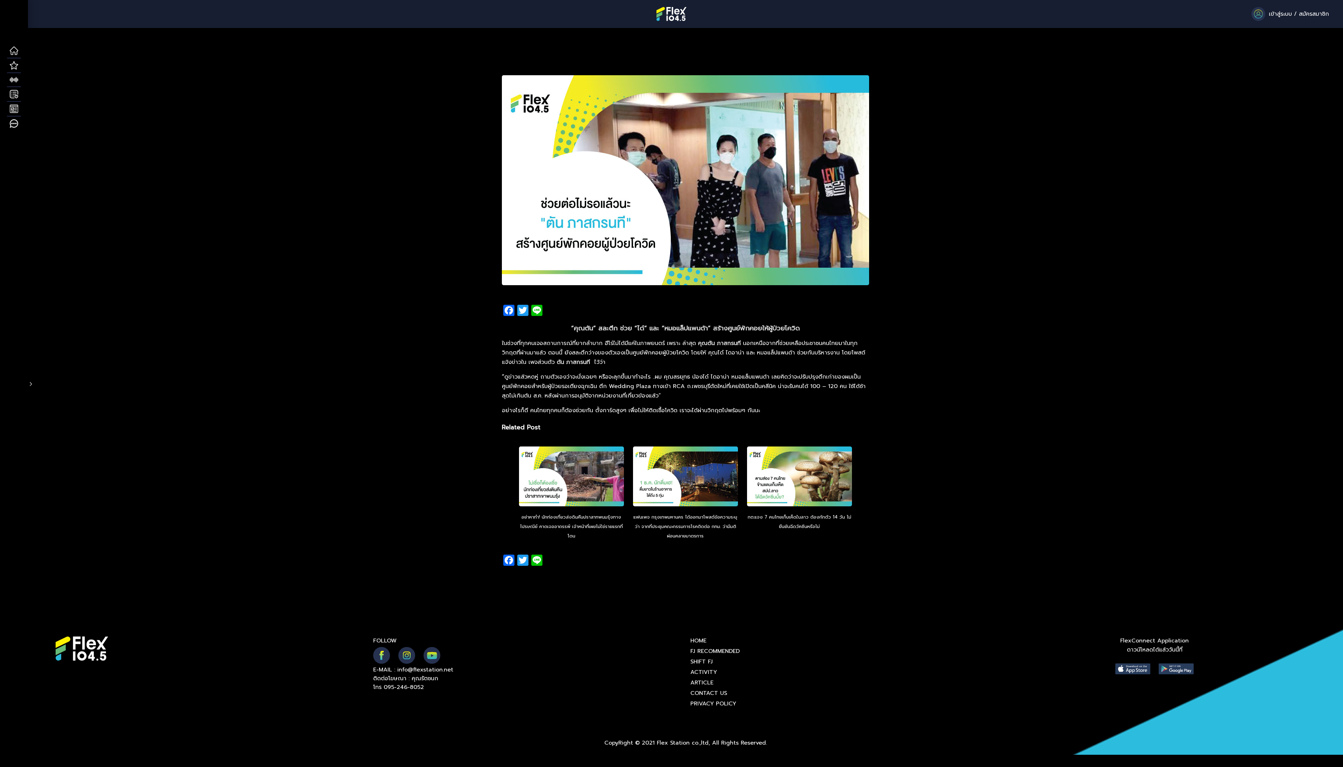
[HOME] (14, 51)
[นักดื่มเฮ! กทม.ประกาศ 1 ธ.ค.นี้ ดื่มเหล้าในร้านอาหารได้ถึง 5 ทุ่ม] (685, 477)
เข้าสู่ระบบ (1280, 14)
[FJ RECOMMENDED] (14, 65)
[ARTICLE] (14, 109)
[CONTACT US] (14, 124)
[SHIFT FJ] (14, 80)
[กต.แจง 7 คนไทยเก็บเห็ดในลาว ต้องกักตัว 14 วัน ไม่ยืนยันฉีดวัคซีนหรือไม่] (799, 477)
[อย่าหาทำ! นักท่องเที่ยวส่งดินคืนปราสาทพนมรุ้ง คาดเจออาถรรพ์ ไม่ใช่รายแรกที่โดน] (571, 477)
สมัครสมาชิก (1314, 14)
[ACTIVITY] (14, 94)
